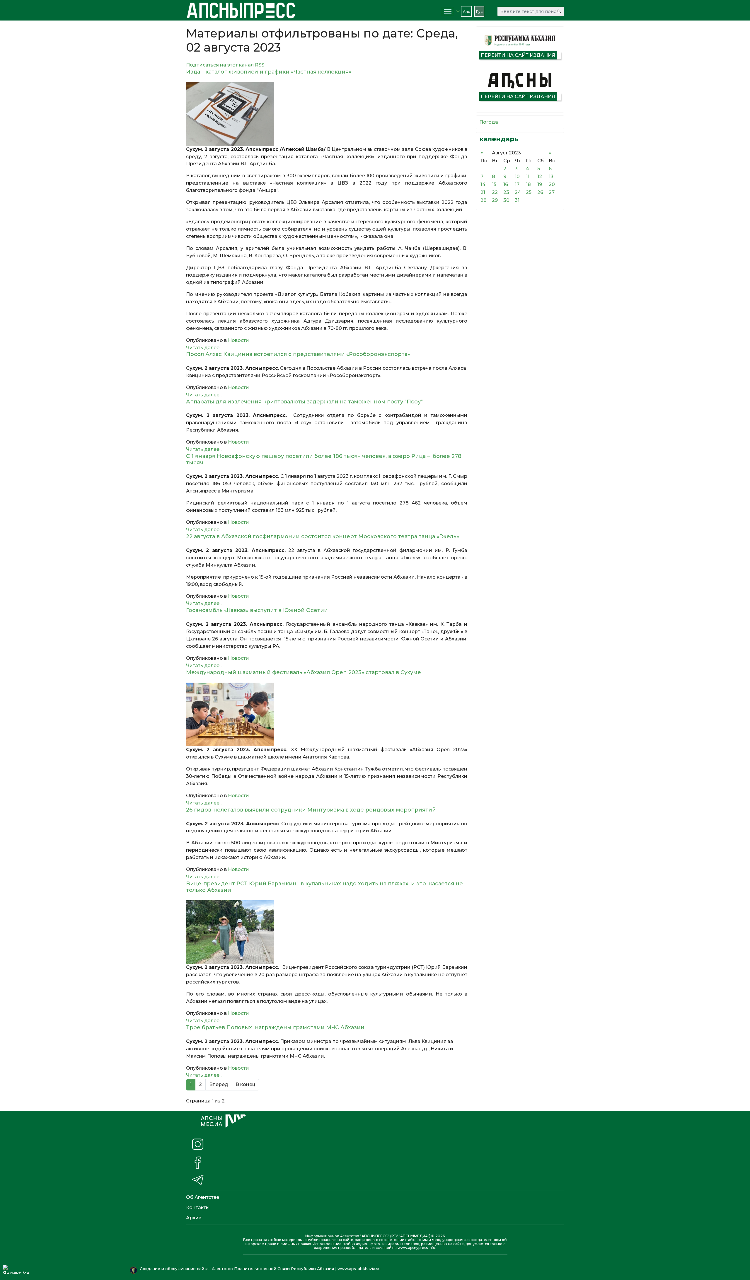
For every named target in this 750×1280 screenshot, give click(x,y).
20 (552, 184)
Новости (238, 340)
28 (483, 200)
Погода (488, 122)
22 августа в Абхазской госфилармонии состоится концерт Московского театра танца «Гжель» (322, 536)
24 (518, 192)
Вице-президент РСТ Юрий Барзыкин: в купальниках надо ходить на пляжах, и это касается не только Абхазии (324, 886)
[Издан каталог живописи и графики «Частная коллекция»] (326, 114)
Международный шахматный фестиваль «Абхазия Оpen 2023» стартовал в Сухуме (303, 672)
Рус (479, 11)
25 (528, 192)
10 (517, 176)
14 (482, 184)
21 (482, 192)
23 (506, 192)
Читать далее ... (204, 347)
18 (528, 184)
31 (517, 200)
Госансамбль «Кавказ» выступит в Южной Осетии (257, 610)
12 (539, 176)
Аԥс (466, 11)
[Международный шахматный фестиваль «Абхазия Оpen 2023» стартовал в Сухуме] (326, 714)
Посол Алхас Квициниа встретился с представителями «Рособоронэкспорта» (298, 354)
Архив (193, 1218)
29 (495, 200)
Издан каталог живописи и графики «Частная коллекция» (268, 72)
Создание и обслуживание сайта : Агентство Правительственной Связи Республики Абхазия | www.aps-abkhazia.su (261, 1268)
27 (552, 192)
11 (527, 176)
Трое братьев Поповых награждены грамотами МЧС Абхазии (276, 1027)
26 (540, 192)
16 (505, 184)
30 (506, 200)
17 (517, 184)
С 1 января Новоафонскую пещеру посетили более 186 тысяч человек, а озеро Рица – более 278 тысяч (323, 459)
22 (495, 192)
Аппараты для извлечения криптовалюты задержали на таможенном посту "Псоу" (304, 401)
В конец (245, 1084)
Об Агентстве (202, 1197)
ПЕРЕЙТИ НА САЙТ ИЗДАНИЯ (518, 55)
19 (539, 184)
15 (494, 184)
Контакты (198, 1207)
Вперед (218, 1084)
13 (551, 176)
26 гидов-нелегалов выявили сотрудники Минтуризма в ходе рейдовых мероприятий (311, 810)
